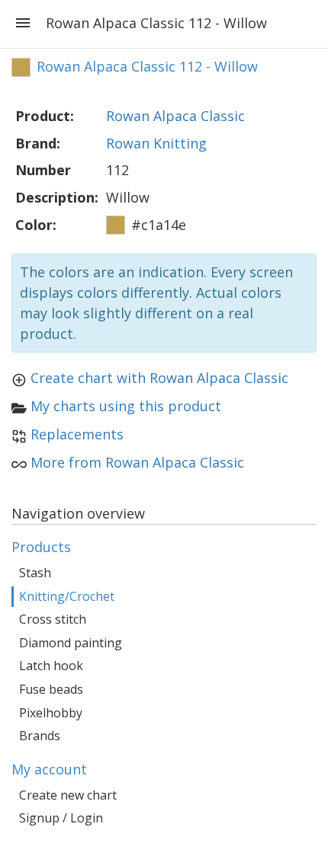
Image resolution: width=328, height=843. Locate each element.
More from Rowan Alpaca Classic (137, 462)
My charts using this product (126, 406)
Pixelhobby (50, 712)
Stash (35, 572)
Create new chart (68, 795)
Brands (39, 735)
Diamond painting (70, 642)
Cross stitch (52, 619)
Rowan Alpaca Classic (175, 116)
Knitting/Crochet (66, 596)
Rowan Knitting (156, 143)
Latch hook (51, 665)
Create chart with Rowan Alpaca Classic (159, 378)
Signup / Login (61, 817)
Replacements (77, 434)
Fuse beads (51, 689)
